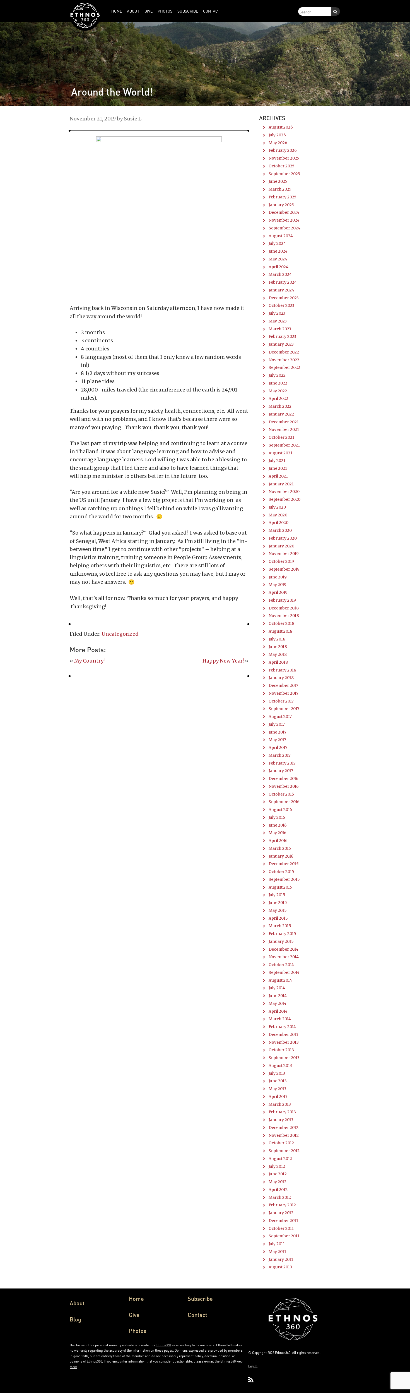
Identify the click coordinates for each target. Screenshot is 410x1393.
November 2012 (284, 1135)
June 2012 (278, 1173)
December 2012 (283, 1127)
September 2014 (284, 972)
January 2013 (281, 1119)
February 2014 (282, 1026)
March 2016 (280, 848)
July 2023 (277, 313)
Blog (75, 1319)
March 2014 (280, 1018)
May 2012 (277, 1181)
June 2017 (277, 732)
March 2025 (280, 189)
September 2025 (284, 173)
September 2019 (284, 569)
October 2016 (281, 794)
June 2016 (278, 825)
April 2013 (278, 1096)
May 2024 (278, 259)
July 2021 (277, 460)
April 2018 (278, 662)
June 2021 (278, 468)
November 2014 (284, 956)
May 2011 (277, 1251)
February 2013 (282, 1111)
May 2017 (277, 739)
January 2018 (281, 677)
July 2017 (277, 724)
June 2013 (278, 1080)
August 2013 (280, 1065)
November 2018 (284, 615)
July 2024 (277, 243)
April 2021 (278, 476)
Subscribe (200, 1298)
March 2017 (280, 755)
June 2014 (278, 995)
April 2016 (278, 840)
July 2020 (277, 507)
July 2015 (277, 894)
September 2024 (284, 228)
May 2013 (277, 1088)
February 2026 (283, 150)
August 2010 (280, 1266)
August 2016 (280, 809)
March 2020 (280, 530)
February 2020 (283, 538)
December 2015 (284, 863)
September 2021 (284, 445)
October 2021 (281, 437)
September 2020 (284, 499)
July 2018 (277, 639)
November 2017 (283, 693)
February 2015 (282, 933)
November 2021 (284, 429)
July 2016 (277, 817)
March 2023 (280, 328)
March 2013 (280, 1104)
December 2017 (283, 685)
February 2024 (283, 282)
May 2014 (277, 1003)
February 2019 (282, 600)
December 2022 (284, 352)
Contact (197, 1314)
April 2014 (278, 1011)
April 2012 (278, 1189)
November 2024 (284, 220)
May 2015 (278, 910)
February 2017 (282, 763)
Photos (137, 1330)
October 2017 (281, 701)
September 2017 (284, 708)
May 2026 (278, 142)
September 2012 (284, 1150)
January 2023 (281, 344)
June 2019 (278, 577)
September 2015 (284, 879)
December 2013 (283, 1034)
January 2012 (281, 1212)
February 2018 (282, 670)
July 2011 (277, 1243)
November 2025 (284, 158)
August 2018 (280, 631)
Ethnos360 (163, 1345)
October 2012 (281, 1142)
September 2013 (284, 1057)
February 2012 (282, 1204)
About (77, 1303)
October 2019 (281, 561)
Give (134, 1314)
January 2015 (281, 941)
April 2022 (278, 398)
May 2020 (278, 515)
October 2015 (281, 871)
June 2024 (278, 251)
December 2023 (284, 297)
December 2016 (283, 778)
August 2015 (280, 887)
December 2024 (284, 212)
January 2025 (281, 204)
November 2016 (284, 786)
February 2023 (282, 336)
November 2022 (284, 359)
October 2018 (281, 623)
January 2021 (281, 484)
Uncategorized (120, 634)
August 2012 (280, 1158)
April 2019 (278, 592)
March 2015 (280, 925)
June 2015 (278, 902)
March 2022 (280, 406)
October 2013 (281, 1049)
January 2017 (281, 770)
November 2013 (284, 1042)
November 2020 (284, 491)
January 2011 (281, 1259)
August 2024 (281, 235)
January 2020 (281, 546)
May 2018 (278, 654)
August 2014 (280, 980)
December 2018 (284, 608)
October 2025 (282, 166)
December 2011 (283, 1220)
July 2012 (277, 1166)
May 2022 (278, 390)
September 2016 (284, 801)
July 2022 (277, 375)
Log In (252, 1366)
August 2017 (280, 716)
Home (136, 1298)
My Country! (89, 661)
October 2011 (281, 1228)
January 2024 (281, 290)
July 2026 (277, 134)
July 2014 (277, 987)
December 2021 (284, 421)
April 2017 (278, 747)
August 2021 (280, 452)
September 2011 (284, 1235)
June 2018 (278, 646)
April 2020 (278, 522)
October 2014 (281, 964)
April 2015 (278, 918)
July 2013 (277, 1073)
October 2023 (281, 305)
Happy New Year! (223, 661)
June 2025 (278, 181)
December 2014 (283, 949)
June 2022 (278, 383)
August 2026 (281, 127)
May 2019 (277, 584)
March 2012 (280, 1197)
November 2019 (284, 553)
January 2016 (281, 856)
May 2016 (277, 832)
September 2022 (284, 367)
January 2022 (281, 414)
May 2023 (278, 321)
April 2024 (278, 266)
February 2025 (282, 197)
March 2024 (280, 274)
